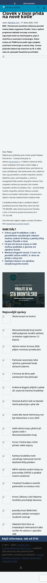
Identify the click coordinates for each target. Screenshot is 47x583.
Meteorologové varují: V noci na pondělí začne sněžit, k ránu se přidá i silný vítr (22, 255)
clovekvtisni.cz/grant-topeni (17, 224)
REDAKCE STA (13, 22)
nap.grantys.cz (14, 161)
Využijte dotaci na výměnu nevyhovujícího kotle (19, 262)
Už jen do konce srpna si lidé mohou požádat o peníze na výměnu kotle (21, 247)
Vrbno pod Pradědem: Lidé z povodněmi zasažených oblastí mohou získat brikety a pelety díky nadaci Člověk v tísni (24, 237)
